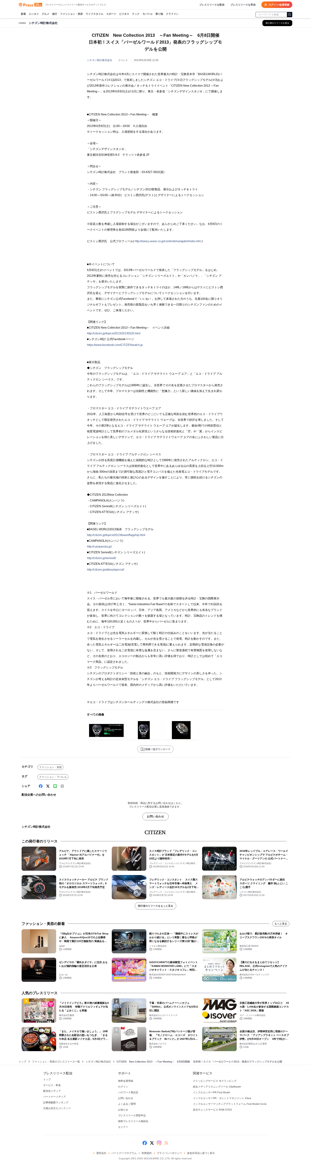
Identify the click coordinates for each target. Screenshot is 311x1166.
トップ (22, 1061)
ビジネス (124, 13)
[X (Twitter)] (48, 786)
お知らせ (123, 1109)
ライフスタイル (94, 13)
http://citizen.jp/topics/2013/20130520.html (113, 333)
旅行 (54, 13)
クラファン (172, 13)
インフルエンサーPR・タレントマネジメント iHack (222, 1098)
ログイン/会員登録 (279, 4)
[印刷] (62, 786)
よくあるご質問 (127, 1103)
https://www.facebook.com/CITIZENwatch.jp (115, 344)
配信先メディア (52, 1090)
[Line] (55, 786)
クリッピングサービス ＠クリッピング (214, 1080)
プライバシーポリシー (169, 1153)
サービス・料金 (52, 1085)
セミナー (123, 1126)
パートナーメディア (54, 1096)
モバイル (148, 13)
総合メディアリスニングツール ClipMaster (217, 1086)
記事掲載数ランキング (55, 1102)
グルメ (45, 13)
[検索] (289, 14)
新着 (23, 13)
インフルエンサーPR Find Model (211, 1092)
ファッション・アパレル (53, 776)
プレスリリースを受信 (243, 4)
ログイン (123, 1086)
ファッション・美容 (71, 13)
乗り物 (159, 13)
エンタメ (34, 13)
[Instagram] (159, 1143)
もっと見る (280, 923)
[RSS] (166, 1143)
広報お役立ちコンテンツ (57, 1108)
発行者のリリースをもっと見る (155, 905)
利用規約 (147, 1153)
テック (136, 13)
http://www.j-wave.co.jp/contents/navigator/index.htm (168, 241)
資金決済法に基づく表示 (201, 1153)
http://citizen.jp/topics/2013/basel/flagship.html (116, 535)
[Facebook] (40, 786)
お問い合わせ (155, 816)
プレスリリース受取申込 (132, 1115)
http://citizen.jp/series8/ (101, 558)
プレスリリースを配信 (211, 4)
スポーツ (111, 13)
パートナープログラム (124, 1153)
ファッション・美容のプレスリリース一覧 (56, 1061)
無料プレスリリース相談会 (133, 1121)
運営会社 (101, 1153)
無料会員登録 (125, 1080)
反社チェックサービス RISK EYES (212, 1109)
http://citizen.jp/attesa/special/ (105, 569)
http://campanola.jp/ (99, 546)
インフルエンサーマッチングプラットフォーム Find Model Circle (230, 1103)
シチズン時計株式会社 (99, 60)
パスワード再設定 (128, 1092)
